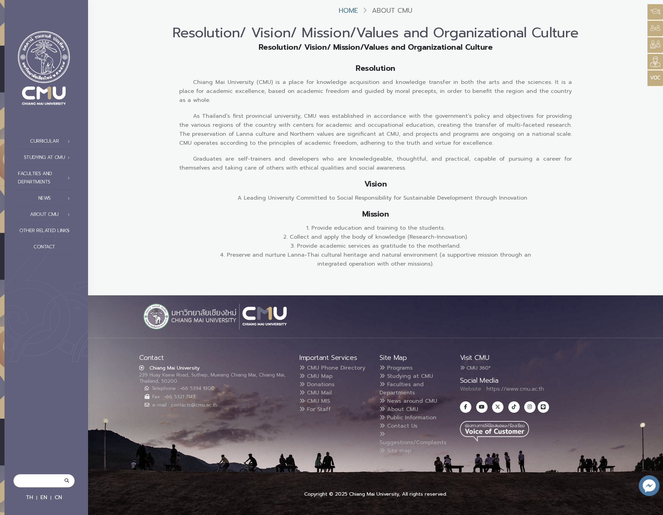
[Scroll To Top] (651, 507)
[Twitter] (497, 407)
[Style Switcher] (655, 28)
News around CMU (411, 401)
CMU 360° (478, 368)
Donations (320, 384)
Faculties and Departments (401, 388)
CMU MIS (317, 401)
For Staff (318, 409)
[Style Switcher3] (655, 12)
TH (29, 497)
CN (58, 497)
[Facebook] (465, 407)
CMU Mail (318, 393)
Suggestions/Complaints (412, 442)
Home (348, 11)
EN (43, 497)
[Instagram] (530, 407)
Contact (44, 246)
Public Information (410, 417)
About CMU (401, 409)
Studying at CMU (409, 376)
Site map (398, 451)
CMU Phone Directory (335, 368)
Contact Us (401, 426)
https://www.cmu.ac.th (515, 389)
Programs (399, 368)
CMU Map (319, 376)
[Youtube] (482, 407)
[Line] (543, 407)
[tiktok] (514, 407)
